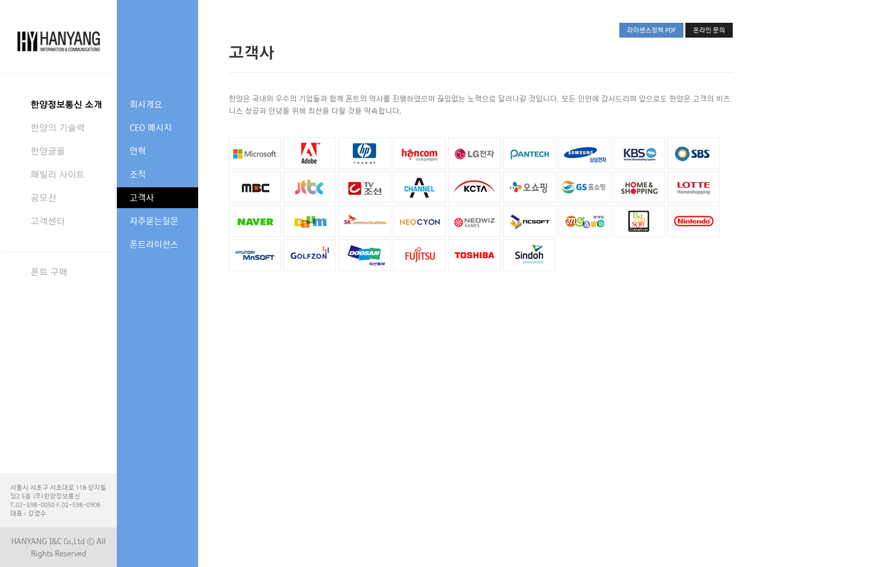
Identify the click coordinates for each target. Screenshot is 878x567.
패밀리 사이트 (57, 174)
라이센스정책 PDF (651, 30)
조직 (138, 174)
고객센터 (47, 221)
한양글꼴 (47, 151)
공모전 (43, 198)
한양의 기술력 (57, 128)
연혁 (138, 151)
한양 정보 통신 (58, 36)
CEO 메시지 (151, 127)
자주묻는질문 (154, 221)
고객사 (142, 197)
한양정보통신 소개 (66, 104)
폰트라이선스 (154, 244)
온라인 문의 (709, 30)
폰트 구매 (49, 272)
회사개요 (146, 104)
